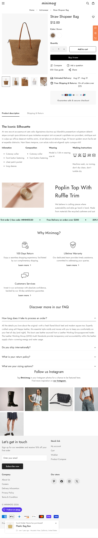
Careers (5, 484)
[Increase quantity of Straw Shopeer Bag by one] (64, 49)
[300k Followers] (62, 481)
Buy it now (73, 57)
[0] (93, 3)
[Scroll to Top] (93, 524)
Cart (52, 450)
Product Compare (58, 459)
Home (31, 10)
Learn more (23, 265)
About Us (6, 479)
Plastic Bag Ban (23, 526)
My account (56, 446)
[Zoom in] (42, 19)
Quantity (54, 43)
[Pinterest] (54, 481)
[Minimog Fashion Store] (49, 3)
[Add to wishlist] (93, 17)
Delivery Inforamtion (10, 488)
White (59, 35)
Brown (52, 35)
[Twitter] (77, 481)
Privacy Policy (8, 492)
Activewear (43, 10)
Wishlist (54, 454)
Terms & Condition (10, 497)
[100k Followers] (69, 481)
